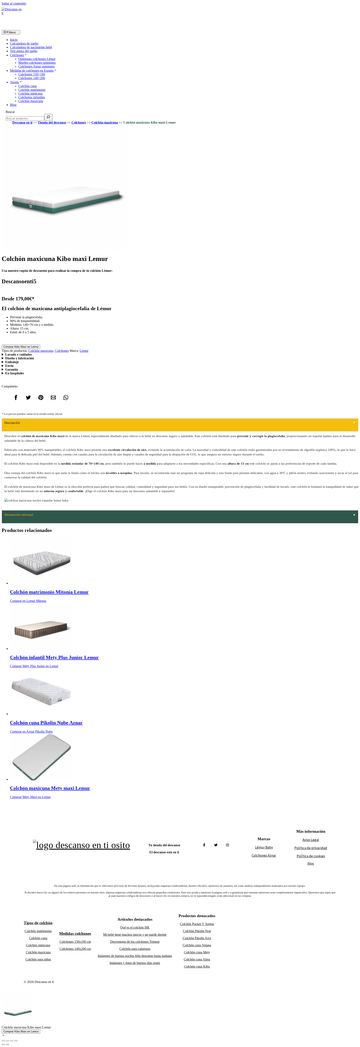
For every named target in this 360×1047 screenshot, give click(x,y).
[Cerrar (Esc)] (3, 1040)
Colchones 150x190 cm (75, 941)
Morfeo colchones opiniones (37, 62)
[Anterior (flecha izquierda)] (3, 1044)
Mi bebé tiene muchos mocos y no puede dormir (134, 934)
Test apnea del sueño (23, 51)
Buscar (10, 112)
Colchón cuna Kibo (197, 966)
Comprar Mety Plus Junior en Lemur (34, 666)
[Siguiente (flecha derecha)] (7, 1044)
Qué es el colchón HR (134, 927)
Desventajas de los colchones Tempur (135, 941)
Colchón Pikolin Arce (197, 938)
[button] (3, 1036)
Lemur (84, 350)
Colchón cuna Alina (197, 959)
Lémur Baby (264, 847)
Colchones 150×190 (31, 74)
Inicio (14, 39)
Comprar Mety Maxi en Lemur (30, 797)
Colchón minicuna (30, 93)
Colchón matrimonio (31, 90)
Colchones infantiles (31, 97)
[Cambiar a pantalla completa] (11, 1040)
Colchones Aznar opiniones (36, 66)
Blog (13, 105)
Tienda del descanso (52, 122)
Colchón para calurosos (134, 948)
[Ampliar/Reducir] (16, 1040)
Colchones (17, 55)
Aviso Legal (310, 840)
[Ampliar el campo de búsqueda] (48, 117)
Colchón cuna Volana (197, 945)
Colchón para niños (38, 959)
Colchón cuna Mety (197, 952)
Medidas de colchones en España (32, 70)
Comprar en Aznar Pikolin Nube (31, 731)
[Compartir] (7, 1040)
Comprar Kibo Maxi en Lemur (21, 346)
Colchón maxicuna (30, 101)
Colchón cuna (27, 86)
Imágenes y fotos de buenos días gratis (135, 963)
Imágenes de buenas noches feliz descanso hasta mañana (135, 956)
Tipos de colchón (38, 923)
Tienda (14, 82)
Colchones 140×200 (31, 78)
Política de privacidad (310, 848)
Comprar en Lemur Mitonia (28, 601)
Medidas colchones (75, 933)
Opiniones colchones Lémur (36, 59)
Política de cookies (311, 856)
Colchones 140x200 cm (75, 948)
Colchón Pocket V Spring (197, 924)
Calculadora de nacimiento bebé (31, 47)
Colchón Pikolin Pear (197, 931)
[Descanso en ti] (12, 17)
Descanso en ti (22, 122)
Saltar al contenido (14, 3)
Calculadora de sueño (24, 43)
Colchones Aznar (264, 855)
